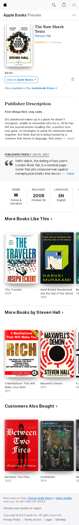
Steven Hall (43, 36)
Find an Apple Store (40, 498)
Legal (48, 519)
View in (20, 79)
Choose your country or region (22, 508)
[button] (54, 5)
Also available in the (29, 88)
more (70, 138)
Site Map (60, 519)
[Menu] (74, 5)
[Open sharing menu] (73, 79)
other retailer (64, 498)
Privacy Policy (11, 519)
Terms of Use (32, 519)
